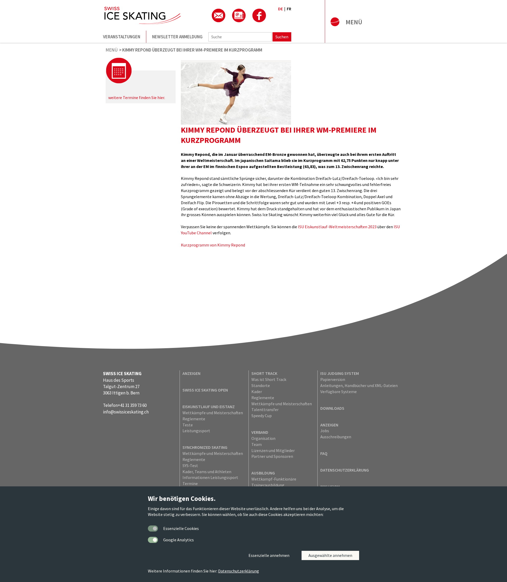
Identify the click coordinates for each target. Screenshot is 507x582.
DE (280, 8)
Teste (187, 424)
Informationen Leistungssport (210, 477)
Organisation (263, 438)
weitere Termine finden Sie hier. (136, 97)
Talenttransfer (265, 409)
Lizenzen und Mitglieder (273, 450)
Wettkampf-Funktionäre (273, 479)
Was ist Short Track (268, 379)
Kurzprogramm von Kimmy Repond (213, 245)
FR (289, 8)
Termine (190, 483)
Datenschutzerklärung (344, 470)
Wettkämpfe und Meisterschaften (212, 412)
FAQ (323, 453)
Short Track (264, 373)
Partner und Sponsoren (272, 456)
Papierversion (332, 379)
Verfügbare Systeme (338, 391)
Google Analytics (178, 539)
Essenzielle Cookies (181, 528)
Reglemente (193, 418)
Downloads (332, 408)
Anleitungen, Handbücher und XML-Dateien (359, 385)
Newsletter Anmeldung (177, 37)
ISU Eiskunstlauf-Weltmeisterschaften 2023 (337, 226)
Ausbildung (263, 473)
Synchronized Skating (204, 447)
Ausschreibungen (335, 436)
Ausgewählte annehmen (330, 555)
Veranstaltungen (121, 37)
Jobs (324, 430)
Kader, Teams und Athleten (206, 471)
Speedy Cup (261, 415)
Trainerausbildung (267, 485)
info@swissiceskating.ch (126, 412)
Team (256, 444)
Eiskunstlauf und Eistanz (208, 406)
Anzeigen (191, 373)
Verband (259, 432)
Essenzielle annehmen (268, 555)
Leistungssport (196, 430)
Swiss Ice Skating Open (205, 390)
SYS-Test (190, 465)
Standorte (260, 385)
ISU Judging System (339, 373)
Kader (256, 391)
